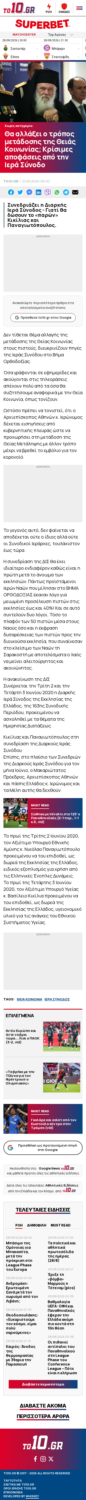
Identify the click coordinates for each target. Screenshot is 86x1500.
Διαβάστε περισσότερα (43, 1384)
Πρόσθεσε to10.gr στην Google (46, 317)
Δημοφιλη (36, 1225)
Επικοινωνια (13, 1492)
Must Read (61, 1225)
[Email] (75, 192)
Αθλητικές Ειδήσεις (61, 1185)
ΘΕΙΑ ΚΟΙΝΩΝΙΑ (29, 999)
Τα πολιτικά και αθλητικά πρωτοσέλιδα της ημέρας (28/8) (62, 1251)
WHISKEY (32, 1496)
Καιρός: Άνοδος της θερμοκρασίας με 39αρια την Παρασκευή (21, 1355)
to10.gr (10, 181)
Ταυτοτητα (12, 1481)
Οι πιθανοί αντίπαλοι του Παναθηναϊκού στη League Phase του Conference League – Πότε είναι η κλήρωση (62, 1357)
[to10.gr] (19, 8)
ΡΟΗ (18, 1225)
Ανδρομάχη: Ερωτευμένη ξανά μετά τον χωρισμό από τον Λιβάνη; (22, 1292)
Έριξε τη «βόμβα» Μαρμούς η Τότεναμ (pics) (61, 1281)
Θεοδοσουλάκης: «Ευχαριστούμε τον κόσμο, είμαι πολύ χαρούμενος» (22, 1324)
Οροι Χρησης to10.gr (19, 1488)
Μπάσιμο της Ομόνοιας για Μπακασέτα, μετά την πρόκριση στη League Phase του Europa (19, 1256)
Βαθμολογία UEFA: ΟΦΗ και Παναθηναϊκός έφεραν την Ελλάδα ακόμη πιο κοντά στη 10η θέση (61, 1315)
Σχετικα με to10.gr (18, 1484)
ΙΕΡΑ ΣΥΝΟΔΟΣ (57, 999)
